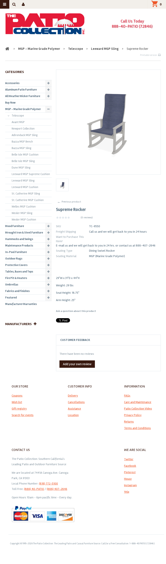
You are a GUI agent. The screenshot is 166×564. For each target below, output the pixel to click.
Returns (129, 421)
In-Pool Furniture (16, 252)
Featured (11, 297)
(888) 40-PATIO (34, 489)
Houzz (128, 479)
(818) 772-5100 (48, 483)
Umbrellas (11, 284)
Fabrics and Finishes (17, 291)
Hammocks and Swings (19, 239)
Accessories (12, 83)
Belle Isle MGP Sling (23, 161)
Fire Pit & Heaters (16, 278)
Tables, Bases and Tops (19, 271)
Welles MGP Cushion (24, 206)
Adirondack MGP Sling (25, 135)
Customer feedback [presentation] (75, 340)
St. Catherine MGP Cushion (28, 200)
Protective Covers (16, 265)
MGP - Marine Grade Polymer (39, 49)
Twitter (128, 459)
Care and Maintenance (137, 402)
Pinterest (130, 472)
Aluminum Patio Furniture (21, 89)
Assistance (74, 408)
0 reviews (86, 217)
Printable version (148, 55)
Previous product (69, 201)
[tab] (108, 340)
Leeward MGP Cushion (25, 187)
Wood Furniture (14, 226)
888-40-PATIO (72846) (132, 26)
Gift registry (19, 408)
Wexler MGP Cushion (24, 219)
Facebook (130, 466)
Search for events (23, 415)
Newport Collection (23, 128)
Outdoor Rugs (13, 258)
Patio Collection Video (138, 408)
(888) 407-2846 (57, 489)
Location (73, 415)
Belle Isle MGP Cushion (25, 154)
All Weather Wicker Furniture (22, 96)
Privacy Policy (133, 415)
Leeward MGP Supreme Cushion (31, 174)
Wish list (17, 402)
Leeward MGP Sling (105, 49)
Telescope (75, 49)
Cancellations (76, 402)
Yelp (126, 492)
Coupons (17, 395)
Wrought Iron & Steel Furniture (24, 232)
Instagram (130, 485)
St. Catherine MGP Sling (26, 193)
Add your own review (77, 364)
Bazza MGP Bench (22, 141)
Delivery (73, 395)
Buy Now (10, 102)
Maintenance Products (19, 245)
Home (7, 48)
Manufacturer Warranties (21, 304)
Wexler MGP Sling (22, 213)
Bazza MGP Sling (21, 148)
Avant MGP (18, 122)
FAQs (127, 395)
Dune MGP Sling (21, 167)
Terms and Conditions (137, 428)
